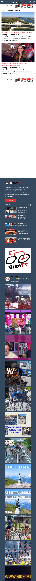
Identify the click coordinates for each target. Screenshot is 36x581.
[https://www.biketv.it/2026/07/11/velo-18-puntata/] (18, 347)
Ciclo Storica (16, 63)
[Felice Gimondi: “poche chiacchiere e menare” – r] (10, 210)
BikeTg (3, 32)
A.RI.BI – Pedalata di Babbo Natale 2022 (24, 239)
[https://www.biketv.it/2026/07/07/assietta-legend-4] (18, 476)
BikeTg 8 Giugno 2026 (10, 35)
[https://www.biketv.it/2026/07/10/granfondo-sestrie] (18, 424)
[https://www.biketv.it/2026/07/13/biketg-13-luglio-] (18, 399)
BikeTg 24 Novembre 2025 (12, 68)
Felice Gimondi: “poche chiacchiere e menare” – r (23, 210)
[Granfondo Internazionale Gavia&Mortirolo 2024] (10, 232)
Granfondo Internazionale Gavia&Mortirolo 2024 (23, 232)
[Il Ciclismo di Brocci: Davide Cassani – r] (10, 224)
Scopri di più (11, 200)
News (30, 32)
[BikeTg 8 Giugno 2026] (18, 21)
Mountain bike (24, 32)
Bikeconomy (5, 63)
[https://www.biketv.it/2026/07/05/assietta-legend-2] (18, 501)
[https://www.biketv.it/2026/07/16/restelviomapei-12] (18, 373)
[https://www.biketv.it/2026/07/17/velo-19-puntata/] (18, 322)
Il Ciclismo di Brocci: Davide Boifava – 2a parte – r (24, 218)
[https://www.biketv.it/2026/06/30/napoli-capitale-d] (18, 553)
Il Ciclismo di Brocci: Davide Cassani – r (22, 225)
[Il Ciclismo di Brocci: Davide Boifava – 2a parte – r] (10, 216)
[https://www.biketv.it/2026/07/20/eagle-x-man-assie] (18, 296)
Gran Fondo (16, 32)
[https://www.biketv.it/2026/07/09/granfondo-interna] (18, 450)
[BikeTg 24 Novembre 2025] (18, 52)
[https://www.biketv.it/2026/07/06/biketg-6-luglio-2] (18, 527)
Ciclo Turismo (9, 32)
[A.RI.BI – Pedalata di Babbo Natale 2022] (10, 240)
